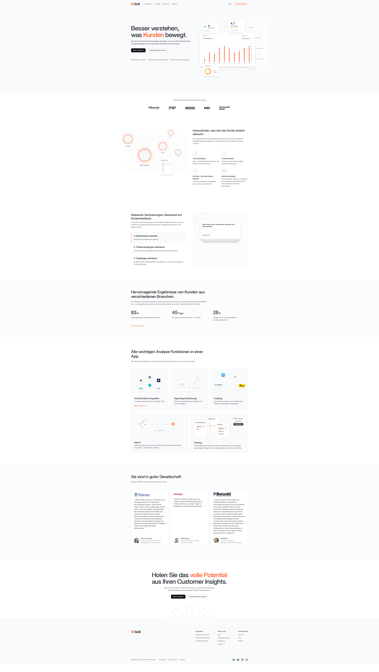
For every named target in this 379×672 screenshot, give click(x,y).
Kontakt (174, 4)
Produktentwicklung (202, 641)
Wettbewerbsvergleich (203, 638)
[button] (148, 4)
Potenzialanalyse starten (157, 50)
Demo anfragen (241, 4)
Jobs (239, 638)
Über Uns (166, 4)
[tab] (158, 237)
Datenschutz (173, 659)
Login (230, 4)
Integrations (222, 641)
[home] (135, 3)
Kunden (158, 4)
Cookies (182, 659)
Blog (219, 634)
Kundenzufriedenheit (202, 634)
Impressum (162, 659)
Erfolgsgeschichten (224, 638)
